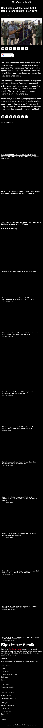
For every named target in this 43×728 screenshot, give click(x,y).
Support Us (4, 714)
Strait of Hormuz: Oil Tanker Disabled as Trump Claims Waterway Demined (19, 534)
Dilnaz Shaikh (8, 395)
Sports (3, 680)
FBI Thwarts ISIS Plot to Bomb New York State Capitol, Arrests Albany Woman (21, 223)
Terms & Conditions (7, 705)
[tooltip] (2, 48)
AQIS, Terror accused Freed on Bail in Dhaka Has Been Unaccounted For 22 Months (20, 192)
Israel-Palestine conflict (8, 698)
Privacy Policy (5, 703)
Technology (4, 677)
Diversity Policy (6, 711)
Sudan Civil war (6, 695)
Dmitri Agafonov (9, 336)
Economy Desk (8, 301)
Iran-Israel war (5, 690)
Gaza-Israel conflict (7, 693)
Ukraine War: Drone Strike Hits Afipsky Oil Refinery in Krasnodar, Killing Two (21, 637)
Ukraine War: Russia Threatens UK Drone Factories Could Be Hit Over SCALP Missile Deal (20, 333)
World (3, 669)
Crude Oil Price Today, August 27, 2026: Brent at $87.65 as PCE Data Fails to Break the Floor (19, 298)
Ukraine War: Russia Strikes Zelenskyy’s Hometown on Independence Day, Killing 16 (21, 606)
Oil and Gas (5, 671)
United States (5, 666)
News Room (7, 430)
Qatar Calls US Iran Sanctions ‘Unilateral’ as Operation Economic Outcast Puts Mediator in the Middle (20, 498)
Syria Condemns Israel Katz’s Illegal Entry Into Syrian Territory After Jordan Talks (19, 462)
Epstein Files (5, 684)
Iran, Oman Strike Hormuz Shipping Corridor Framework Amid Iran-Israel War (18, 392)
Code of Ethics (6, 708)
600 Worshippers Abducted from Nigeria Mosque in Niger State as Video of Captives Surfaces (20, 156)
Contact (3, 719)
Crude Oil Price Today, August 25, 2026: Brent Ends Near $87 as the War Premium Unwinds (21, 571)
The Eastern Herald (15, 649)
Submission (5, 717)
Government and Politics (9, 674)
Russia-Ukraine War (7, 687)
